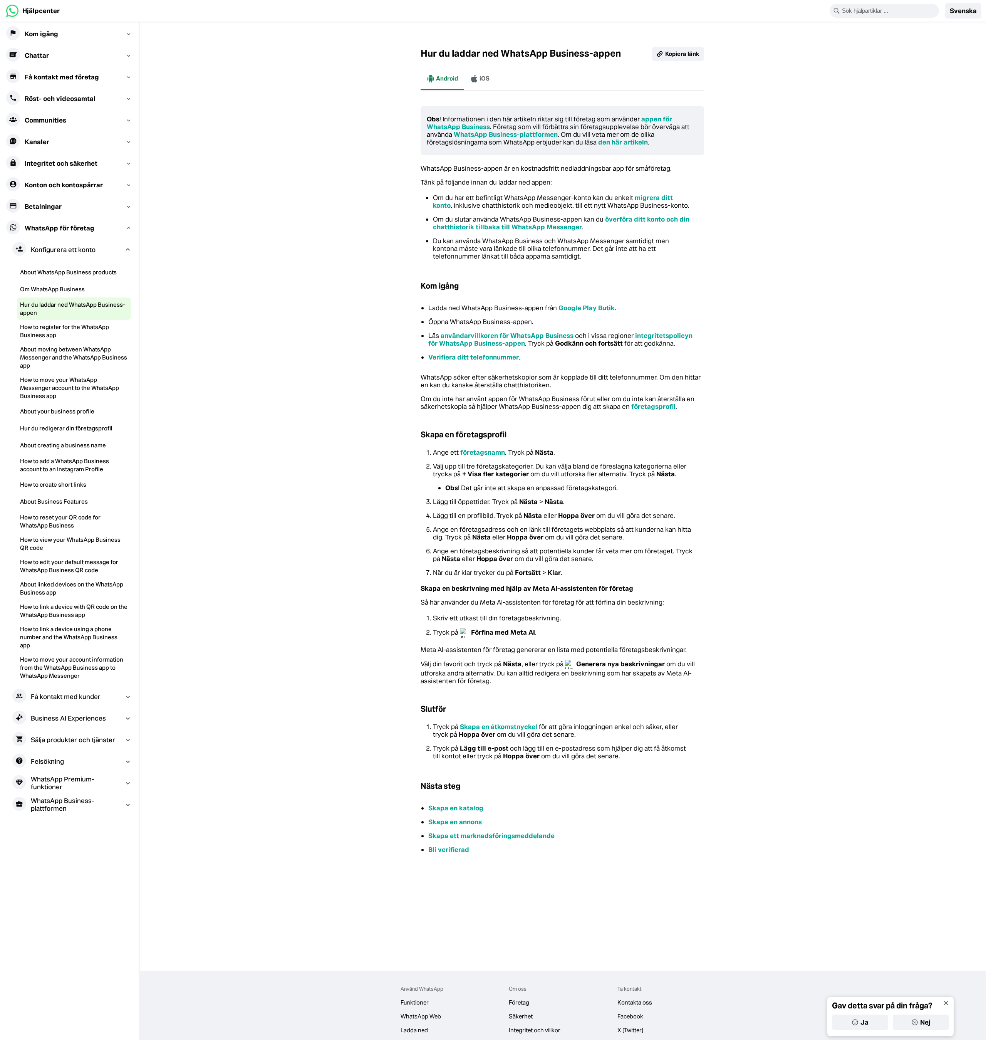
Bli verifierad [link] (448, 849)
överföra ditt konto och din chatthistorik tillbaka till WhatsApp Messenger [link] (561, 223)
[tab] (442, 78)
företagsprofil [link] (653, 406)
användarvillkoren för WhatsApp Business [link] (507, 335)
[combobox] (889, 11)
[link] (33, 11)
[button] (963, 10)
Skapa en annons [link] (455, 822)
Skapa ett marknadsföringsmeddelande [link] (491, 836)
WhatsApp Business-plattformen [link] (506, 134)
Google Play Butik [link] (586, 308)
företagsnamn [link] (482, 452)
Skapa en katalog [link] (455, 808)
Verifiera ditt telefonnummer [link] (473, 357)
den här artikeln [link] (623, 142)
